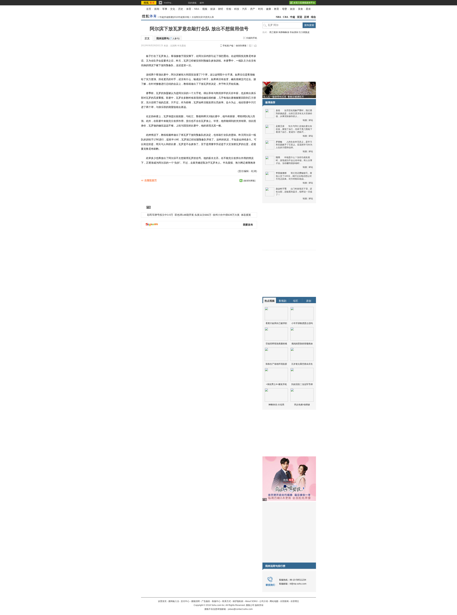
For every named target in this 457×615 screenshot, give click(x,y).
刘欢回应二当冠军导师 (302, 384)
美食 (300, 9)
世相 (228, 9)
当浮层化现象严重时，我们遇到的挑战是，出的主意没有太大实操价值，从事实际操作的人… (294, 113)
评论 (311, 120)
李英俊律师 (281, 173)
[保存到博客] (249, 180)
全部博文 (294, 601)
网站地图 (274, 601)
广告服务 (206, 601)
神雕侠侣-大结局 (276, 404)
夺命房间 (294, 32)
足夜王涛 (280, 126)
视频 (204, 9)
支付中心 (185, 601)
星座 (308, 9)
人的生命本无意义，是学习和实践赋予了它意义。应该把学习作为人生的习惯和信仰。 (294, 145)
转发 (305, 120)
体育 (188, 9)
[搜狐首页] (149, 2)
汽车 (244, 9)
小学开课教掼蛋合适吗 (302, 323)
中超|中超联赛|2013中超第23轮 (174, 17)
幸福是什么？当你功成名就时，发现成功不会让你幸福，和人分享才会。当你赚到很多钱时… (294, 160)
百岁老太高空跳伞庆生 (302, 364)
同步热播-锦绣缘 (302, 404)
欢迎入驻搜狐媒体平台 (304, 2)
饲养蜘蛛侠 (283, 32)
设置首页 (162, 601)
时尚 (260, 9)
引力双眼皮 (304, 32)
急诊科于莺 (281, 189)
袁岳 (278, 110)
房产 (252, 9)
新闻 (156, 9)
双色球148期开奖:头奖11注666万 (193, 214)
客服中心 (216, 601)
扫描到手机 (251, 38)
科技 (236, 9)
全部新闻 (284, 601)
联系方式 (226, 601)
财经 (220, 9)
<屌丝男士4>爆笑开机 (276, 384)
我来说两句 (168, 38)
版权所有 (259, 605)
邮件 (202, 3)
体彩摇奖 (246, 214)
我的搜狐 (192, 3)
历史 (180, 9)
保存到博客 (241, 45)
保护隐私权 (238, 601)
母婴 (284, 9)
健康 (268, 9)
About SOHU (251, 601)
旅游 (292, 9)
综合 (313, 17)
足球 (306, 17)
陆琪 (278, 157)
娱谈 (212, 9)
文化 (172, 9)
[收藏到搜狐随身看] (241, 180)
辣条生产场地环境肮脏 (276, 364)
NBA (196, 9)
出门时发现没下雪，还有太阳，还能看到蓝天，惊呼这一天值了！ (294, 192)
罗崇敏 (279, 142)
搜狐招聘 (195, 601)
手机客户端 (228, 45)
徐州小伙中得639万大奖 (226, 214)
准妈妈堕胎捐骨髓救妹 (302, 343)
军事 (164, 9)
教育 (276, 9)
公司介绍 (263, 601)
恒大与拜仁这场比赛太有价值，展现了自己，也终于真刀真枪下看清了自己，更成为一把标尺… (294, 129)
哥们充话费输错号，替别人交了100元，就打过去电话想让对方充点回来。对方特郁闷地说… (294, 176)
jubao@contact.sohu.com (240, 609)
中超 (292, 17)
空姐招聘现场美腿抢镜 (276, 343)
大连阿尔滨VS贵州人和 (203, 17)
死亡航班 (273, 32)
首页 (148, 9)
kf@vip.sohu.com (298, 584)
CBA (285, 17)
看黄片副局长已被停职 (276, 323)
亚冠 (299, 17)
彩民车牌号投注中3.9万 (160, 214)
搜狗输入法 (173, 601)
